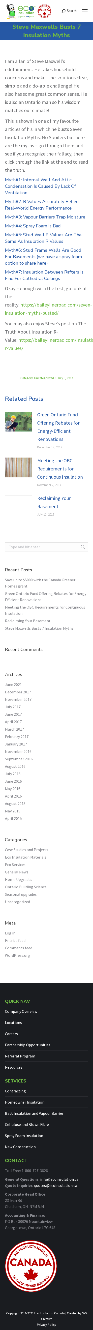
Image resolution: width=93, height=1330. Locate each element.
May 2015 (12, 810)
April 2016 (13, 796)
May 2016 (12, 788)
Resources (13, 1067)
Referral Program (20, 1055)
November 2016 (18, 751)
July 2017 (13, 706)
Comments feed (18, 947)
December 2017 (18, 691)
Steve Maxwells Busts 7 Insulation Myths (39, 628)
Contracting (15, 1090)
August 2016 (15, 766)
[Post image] (18, 422)
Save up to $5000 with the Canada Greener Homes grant (40, 582)
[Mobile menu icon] (85, 11)
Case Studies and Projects (26, 849)
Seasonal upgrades (21, 894)
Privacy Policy (46, 1325)
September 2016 (19, 758)
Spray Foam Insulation (24, 1135)
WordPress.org (17, 955)
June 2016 (13, 781)
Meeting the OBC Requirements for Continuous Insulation (60, 468)
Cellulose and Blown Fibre (27, 1124)
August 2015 (15, 803)
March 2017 (14, 729)
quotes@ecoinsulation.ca (55, 1185)
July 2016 (13, 773)
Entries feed (15, 940)
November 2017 (18, 699)
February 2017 (17, 736)
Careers (11, 1033)
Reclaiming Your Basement (54, 502)
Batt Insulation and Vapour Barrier (34, 1113)
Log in (10, 932)
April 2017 (13, 721)
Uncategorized (44, 378)
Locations (13, 1022)
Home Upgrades (18, 879)
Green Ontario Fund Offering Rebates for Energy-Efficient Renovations (58, 426)
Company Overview (21, 1011)
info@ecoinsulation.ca (59, 1179)
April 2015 (13, 818)
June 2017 (13, 714)
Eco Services (15, 864)
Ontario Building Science (26, 886)
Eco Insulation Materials (25, 857)
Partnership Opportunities (27, 1044)
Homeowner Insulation (24, 1102)
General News (16, 871)
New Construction (20, 1146)
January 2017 (16, 744)
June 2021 (13, 684)
